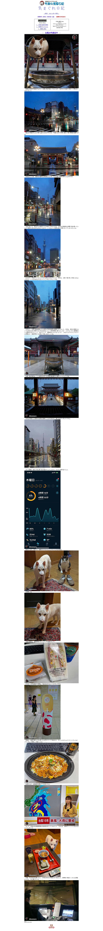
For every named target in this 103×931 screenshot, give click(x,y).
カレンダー (51, 13)
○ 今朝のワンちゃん (42, 26)
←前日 (46, 13)
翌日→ (57, 13)
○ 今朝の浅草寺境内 (42, 24)
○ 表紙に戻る (42, 28)
